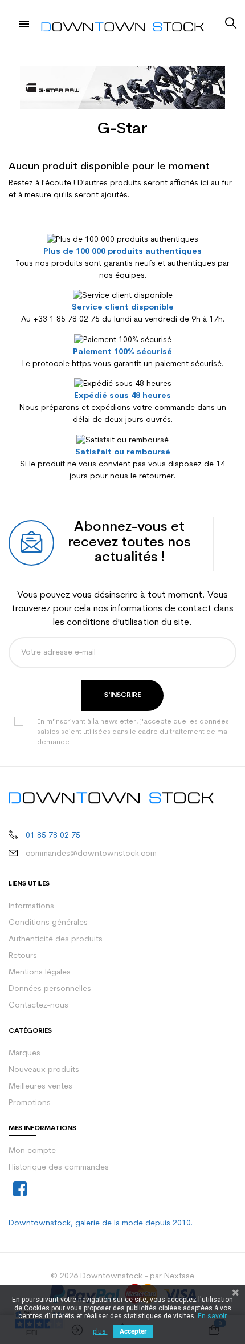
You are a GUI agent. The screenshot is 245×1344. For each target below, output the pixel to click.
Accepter (133, 1331)
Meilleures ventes (40, 1086)
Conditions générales (48, 923)
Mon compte (32, 1151)
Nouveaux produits (44, 1070)
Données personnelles (50, 989)
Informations (31, 906)
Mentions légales (40, 972)
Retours (23, 956)
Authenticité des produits (56, 939)
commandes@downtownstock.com (91, 854)
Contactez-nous (38, 1005)
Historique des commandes (59, 1167)
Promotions (30, 1103)
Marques (24, 1053)
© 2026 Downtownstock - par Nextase (122, 1276)
